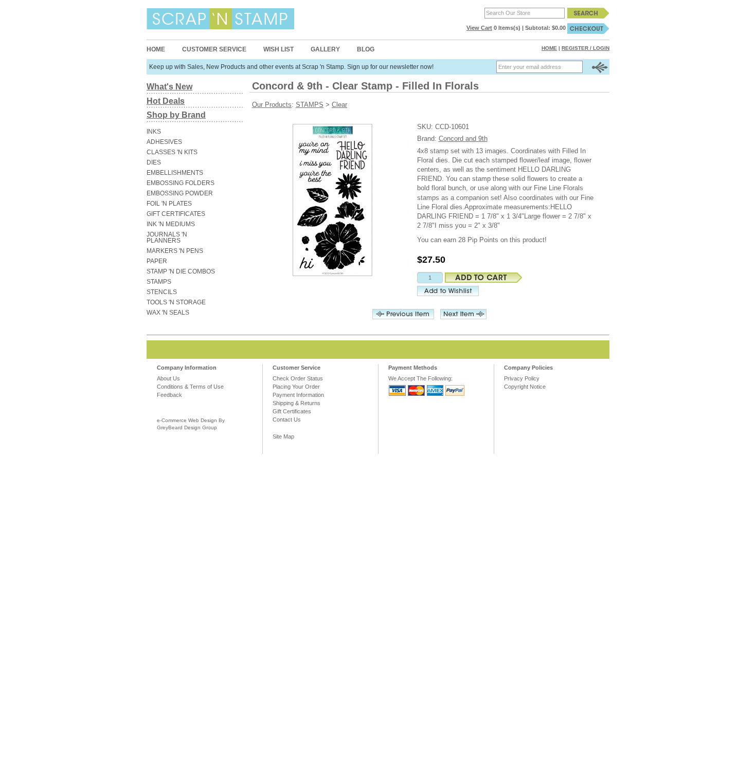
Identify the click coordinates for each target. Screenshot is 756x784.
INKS (154, 131)
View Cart (479, 28)
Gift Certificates (292, 411)
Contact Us (287, 419)
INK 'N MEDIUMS (171, 224)
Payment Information (298, 395)
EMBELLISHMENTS (175, 172)
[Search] (588, 12)
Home (156, 49)
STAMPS (159, 281)
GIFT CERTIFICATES (176, 213)
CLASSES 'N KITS (172, 152)
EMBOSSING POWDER (180, 193)
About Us (168, 378)
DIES (154, 162)
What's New (169, 86)
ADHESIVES (164, 141)
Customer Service (214, 49)
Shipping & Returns (296, 403)
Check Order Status (298, 378)
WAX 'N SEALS (168, 312)
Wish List (278, 49)
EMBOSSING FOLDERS (180, 183)
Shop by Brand (176, 115)
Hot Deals (166, 101)
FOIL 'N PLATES (169, 203)
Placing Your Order (296, 387)
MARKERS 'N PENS (175, 250)
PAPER (157, 261)
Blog (365, 49)
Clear (339, 104)
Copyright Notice (525, 387)
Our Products (272, 104)
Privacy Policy (521, 378)
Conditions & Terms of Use (190, 387)
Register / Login (585, 48)
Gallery (325, 49)
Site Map (283, 436)
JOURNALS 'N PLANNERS (167, 237)
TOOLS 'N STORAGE (176, 302)
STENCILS (162, 292)
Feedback (169, 395)
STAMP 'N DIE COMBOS (181, 271)
